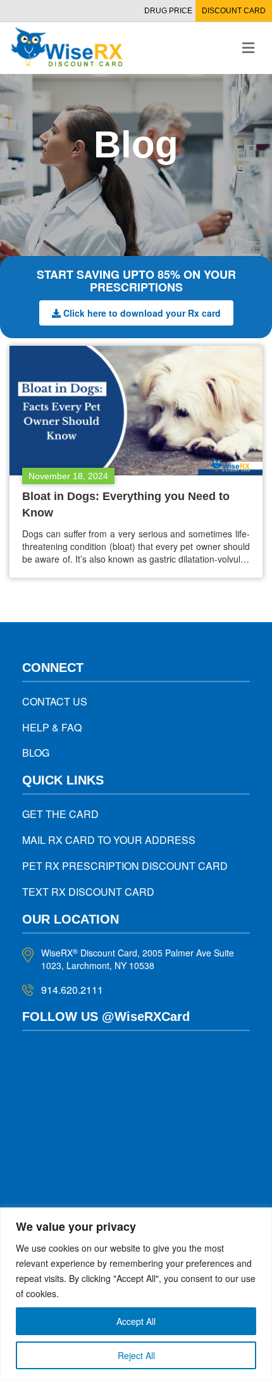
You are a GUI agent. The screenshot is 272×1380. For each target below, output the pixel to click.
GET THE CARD (60, 814)
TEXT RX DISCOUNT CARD (88, 891)
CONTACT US (54, 701)
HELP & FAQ (52, 727)
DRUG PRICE (168, 10)
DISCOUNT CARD (234, 10)
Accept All (136, 1321)
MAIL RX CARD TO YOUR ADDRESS (108, 840)
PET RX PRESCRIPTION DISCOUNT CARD (125, 865)
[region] (136, 1293)
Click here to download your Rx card (142, 313)
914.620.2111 (72, 989)
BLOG (35, 752)
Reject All (136, 1355)
